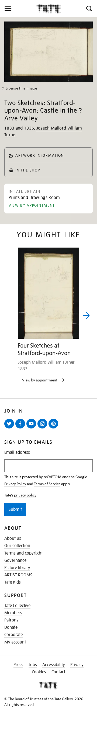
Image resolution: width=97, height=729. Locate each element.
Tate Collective (17, 605)
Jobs (33, 664)
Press (18, 664)
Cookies (39, 672)
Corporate (13, 634)
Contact (58, 672)
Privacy (77, 664)
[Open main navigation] (18, 8)
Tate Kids (12, 582)
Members (13, 613)
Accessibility (53, 664)
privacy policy (25, 495)
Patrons (11, 620)
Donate (11, 627)
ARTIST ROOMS (18, 575)
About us (12, 538)
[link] (19, 88)
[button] (89, 8)
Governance (15, 560)
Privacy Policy (15, 483)
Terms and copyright (23, 553)
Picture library (17, 567)
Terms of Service (47, 483)
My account (15, 642)
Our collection (17, 545)
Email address (17, 452)
